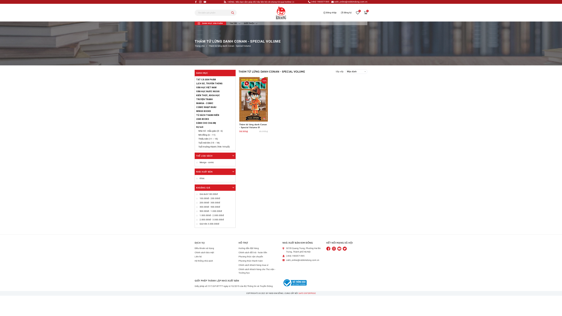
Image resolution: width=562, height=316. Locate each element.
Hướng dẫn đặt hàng (249, 248)
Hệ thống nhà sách (204, 261)
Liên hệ (198, 256)
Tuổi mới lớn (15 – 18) (209, 143)
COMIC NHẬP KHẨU (206, 107)
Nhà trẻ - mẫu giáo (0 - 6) (210, 131)
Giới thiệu (249, 23)
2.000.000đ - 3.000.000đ (211, 219)
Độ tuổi (199, 127)
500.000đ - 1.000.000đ (210, 211)
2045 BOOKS (202, 119)
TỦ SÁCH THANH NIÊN (207, 115)
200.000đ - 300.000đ (209, 202)
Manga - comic (206, 162)
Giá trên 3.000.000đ (209, 224)
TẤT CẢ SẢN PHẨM (206, 79)
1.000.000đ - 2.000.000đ (211, 215)
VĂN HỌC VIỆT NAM (206, 87)
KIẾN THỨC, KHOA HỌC (208, 95)
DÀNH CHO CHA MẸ (206, 123)
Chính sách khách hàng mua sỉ (253, 265)
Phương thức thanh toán (251, 261)
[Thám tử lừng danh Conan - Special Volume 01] (253, 99)
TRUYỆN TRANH (204, 99)
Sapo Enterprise (307, 293)
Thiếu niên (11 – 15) (208, 139)
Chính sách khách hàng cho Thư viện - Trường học (257, 271)
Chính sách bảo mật (204, 252)
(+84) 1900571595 (319, 2)
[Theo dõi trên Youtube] (339, 248)
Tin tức (234, 23)
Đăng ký (348, 12)
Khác (202, 178)
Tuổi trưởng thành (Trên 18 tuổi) (214, 147)
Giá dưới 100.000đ (208, 194)
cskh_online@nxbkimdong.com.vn (350, 2)
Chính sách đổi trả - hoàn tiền (253, 252)
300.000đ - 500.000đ (209, 207)
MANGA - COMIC (204, 103)
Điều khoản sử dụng (204, 248)
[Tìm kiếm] (232, 13)
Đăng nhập (331, 12)
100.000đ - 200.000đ (209, 198)
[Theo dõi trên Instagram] (334, 248)
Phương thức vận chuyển (251, 256)
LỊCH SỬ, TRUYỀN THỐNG (209, 83)
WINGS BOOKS (203, 111)
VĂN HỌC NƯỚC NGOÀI (208, 91)
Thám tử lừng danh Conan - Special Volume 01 (253, 126)
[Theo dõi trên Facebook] (328, 248)
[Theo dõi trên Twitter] (345, 248)
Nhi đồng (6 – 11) (207, 135)
